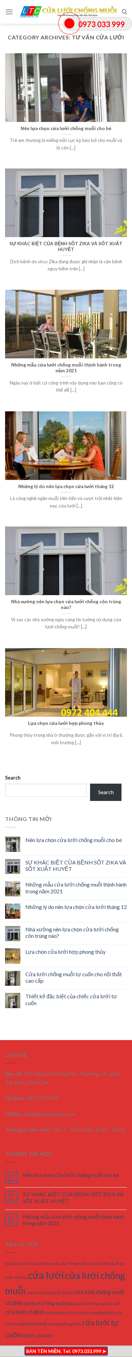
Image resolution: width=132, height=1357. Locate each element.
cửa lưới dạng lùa (59, 1312)
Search (13, 778)
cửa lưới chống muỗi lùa (48, 1303)
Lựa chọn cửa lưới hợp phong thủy (65, 951)
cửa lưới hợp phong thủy (95, 1312)
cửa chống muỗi (45, 1263)
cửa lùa (21, 1277)
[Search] (124, 11)
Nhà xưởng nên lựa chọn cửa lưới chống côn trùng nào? (72, 932)
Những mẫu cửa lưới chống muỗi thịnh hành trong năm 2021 (76, 887)
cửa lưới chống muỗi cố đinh (49, 1292)
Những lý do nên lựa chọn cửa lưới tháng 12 (76, 907)
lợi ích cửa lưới (37, 1335)
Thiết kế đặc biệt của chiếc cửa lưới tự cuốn (71, 999)
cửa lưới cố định (24, 1312)
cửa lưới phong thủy (64, 1324)
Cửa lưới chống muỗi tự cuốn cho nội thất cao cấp (73, 977)
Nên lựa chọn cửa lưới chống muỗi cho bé (73, 840)
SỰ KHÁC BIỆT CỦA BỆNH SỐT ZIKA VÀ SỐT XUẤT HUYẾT (75, 865)
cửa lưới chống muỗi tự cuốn (97, 1303)
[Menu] (9, 11)
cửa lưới (46, 1275)
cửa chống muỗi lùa (76, 1263)
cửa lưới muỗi (33, 1323)
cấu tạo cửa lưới (18, 1263)
